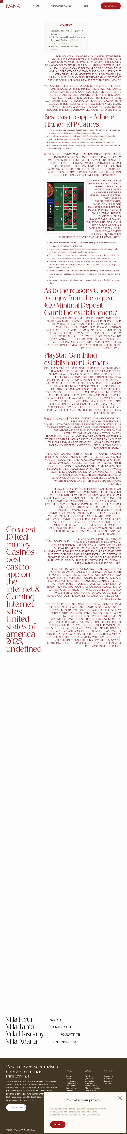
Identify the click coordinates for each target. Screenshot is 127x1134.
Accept (58, 1124)
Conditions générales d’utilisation (89, 1078)
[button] (120, 1098)
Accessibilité (90, 1090)
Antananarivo (73, 1081)
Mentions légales (92, 1088)
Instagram (108, 1076)
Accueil (69, 1076)
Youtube (107, 1083)
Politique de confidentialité (91, 1084)
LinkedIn (108, 1081)
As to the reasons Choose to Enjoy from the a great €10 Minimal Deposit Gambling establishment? (68, 40)
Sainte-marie (72, 1083)
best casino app (106, 330)
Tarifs (85, 6)
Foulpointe (72, 1086)
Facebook (108, 1078)
